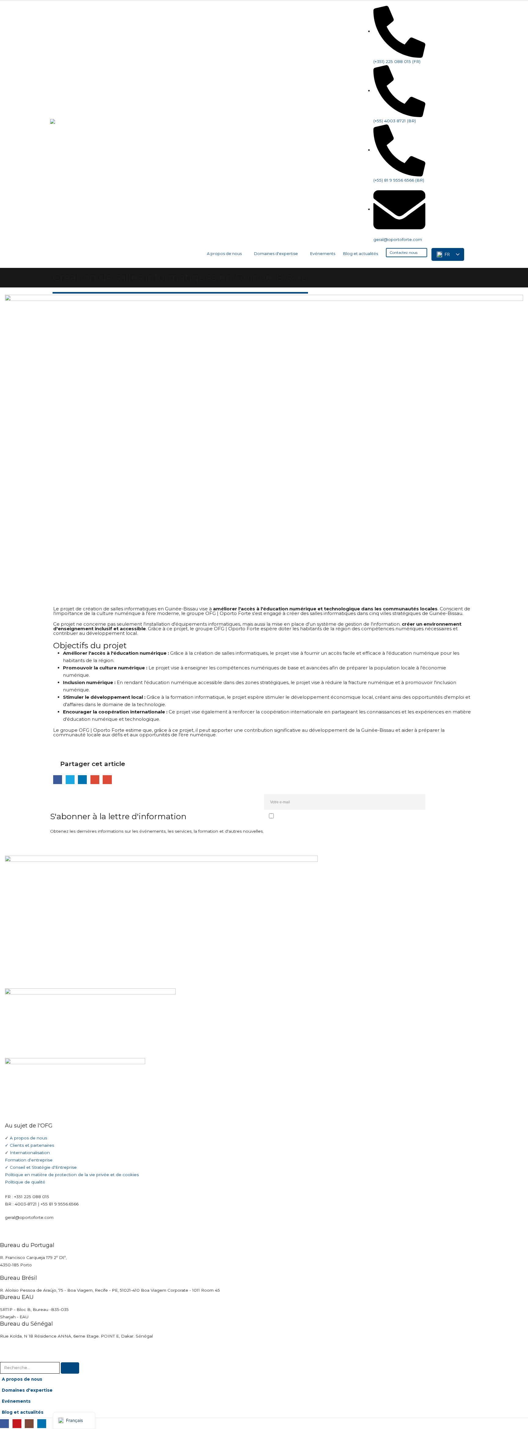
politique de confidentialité (311, 829)
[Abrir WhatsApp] (513, 1413)
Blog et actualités (360, 253)
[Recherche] (70, 1368)
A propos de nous (224, 253)
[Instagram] (458, 11)
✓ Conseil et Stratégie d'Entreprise (41, 1167)
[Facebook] (434, 11)
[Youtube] (446, 11)
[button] (473, 252)
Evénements (322, 253)
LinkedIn (82, 779)
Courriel (107, 779)
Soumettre (453, 802)
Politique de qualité (25, 1181)
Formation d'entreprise (29, 1159)
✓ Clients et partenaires (29, 1145)
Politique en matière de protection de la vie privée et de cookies (72, 1174)
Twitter (70, 779)
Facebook (57, 779)
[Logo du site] (86, 134)
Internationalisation (30, 1152)
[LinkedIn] (471, 11)
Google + (94, 779)
